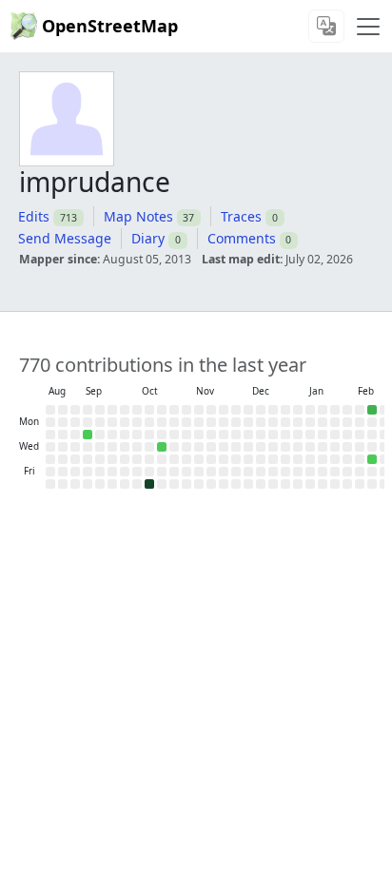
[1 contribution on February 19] (372, 459)
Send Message (64, 238)
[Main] (368, 26)
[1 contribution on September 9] (87, 434)
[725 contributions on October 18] (149, 484)
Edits (33, 216)
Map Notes (138, 216)
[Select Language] (326, 26)
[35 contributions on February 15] (372, 410)
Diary (148, 238)
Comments (241, 238)
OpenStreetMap (110, 25)
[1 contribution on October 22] (162, 447)
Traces (241, 216)
